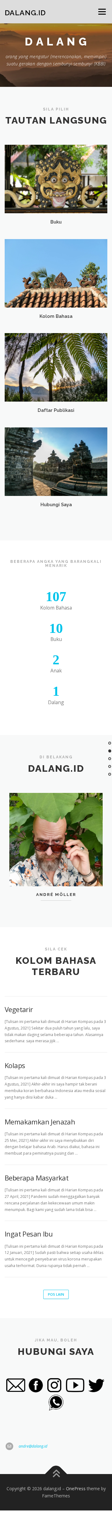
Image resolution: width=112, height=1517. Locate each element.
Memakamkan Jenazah (40, 1121)
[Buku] (56, 178)
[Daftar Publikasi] (56, 367)
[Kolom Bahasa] (56, 273)
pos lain (56, 1294)
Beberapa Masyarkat (36, 1177)
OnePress (76, 1488)
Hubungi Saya (56, 504)
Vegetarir (19, 1009)
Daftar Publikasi (56, 410)
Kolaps (15, 1065)
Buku (56, 221)
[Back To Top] (56, 1474)
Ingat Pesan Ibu (29, 1233)
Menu (101, 11)
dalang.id (25, 12)
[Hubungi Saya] (56, 461)
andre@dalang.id (33, 1446)
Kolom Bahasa (56, 316)
